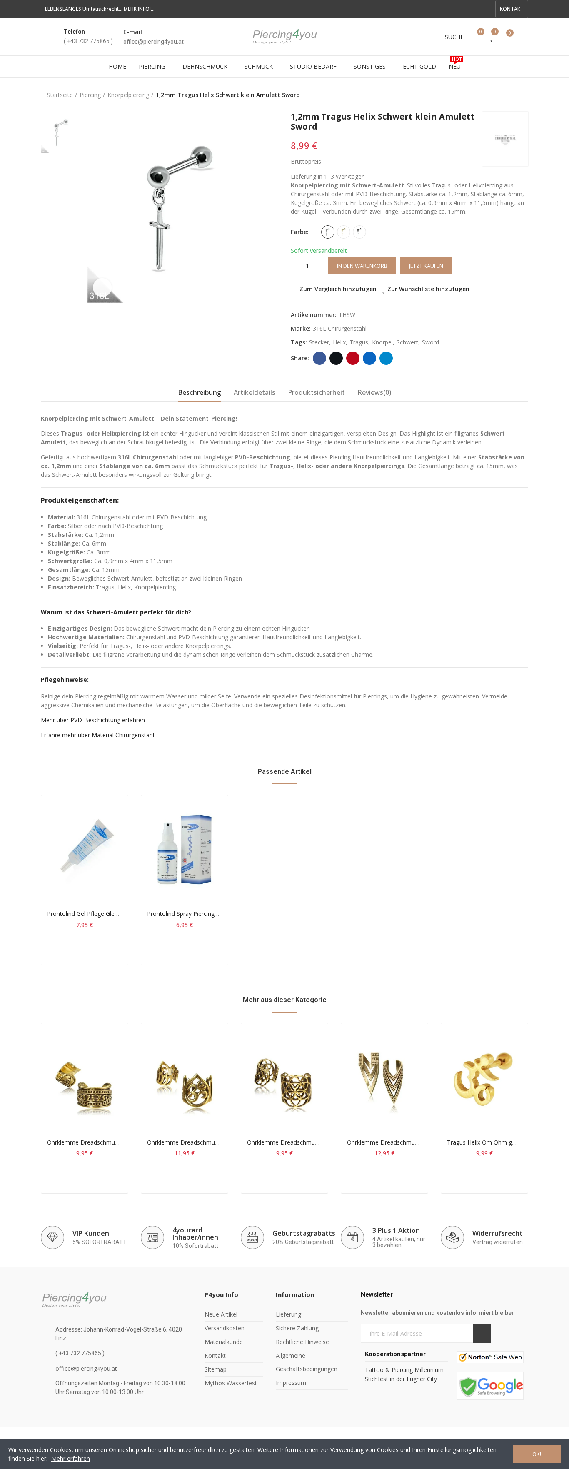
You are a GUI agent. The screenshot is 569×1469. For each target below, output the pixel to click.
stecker (319, 342)
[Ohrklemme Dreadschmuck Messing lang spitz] (384, 1077)
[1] (482, 1333)
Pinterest (352, 358)
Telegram (386, 358)
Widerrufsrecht (497, 1233)
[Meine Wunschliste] (492, 36)
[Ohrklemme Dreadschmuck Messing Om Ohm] (184, 1077)
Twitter (336, 358)
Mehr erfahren (70, 1458)
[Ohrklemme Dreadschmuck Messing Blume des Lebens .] (284, 1077)
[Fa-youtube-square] (460, 9)
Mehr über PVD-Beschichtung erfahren (93, 720)
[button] (511, 9)
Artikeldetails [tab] (254, 392)
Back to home (511, 95)
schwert (407, 342)
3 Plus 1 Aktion (396, 1230)
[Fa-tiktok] (473, 9)
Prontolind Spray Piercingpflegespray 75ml (204, 914)
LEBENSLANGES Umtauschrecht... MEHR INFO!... (100, 8)
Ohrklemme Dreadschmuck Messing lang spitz (409, 1142)
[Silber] (327, 232)
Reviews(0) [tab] (374, 392)
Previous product (501, 95)
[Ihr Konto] (524, 36)
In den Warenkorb (362, 265)
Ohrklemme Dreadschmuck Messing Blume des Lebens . (323, 1142)
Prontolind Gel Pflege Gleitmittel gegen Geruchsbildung (121, 914)
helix (339, 342)
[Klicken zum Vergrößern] (102, 287)
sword (430, 342)
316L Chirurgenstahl (340, 328)
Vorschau (107, 843)
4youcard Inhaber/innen (195, 1233)
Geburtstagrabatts (303, 1233)
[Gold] (343, 232)
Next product (522, 95)
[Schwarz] (359, 232)
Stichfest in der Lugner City (402, 1379)
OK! (536, 1454)
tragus (358, 342)
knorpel (382, 342)
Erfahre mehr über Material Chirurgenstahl (97, 735)
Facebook (319, 358)
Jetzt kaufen (426, 265)
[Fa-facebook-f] (446, 9)
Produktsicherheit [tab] (316, 392)
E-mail (132, 32)
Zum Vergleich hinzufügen (338, 289)
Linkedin (369, 358)
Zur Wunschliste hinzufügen (428, 289)
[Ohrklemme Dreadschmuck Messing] (84, 1077)
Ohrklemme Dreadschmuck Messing (96, 1142)
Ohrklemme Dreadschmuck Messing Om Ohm (209, 1142)
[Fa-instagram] (486, 9)
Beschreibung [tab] (199, 392)
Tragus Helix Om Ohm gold (483, 1142)
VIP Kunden (90, 1233)
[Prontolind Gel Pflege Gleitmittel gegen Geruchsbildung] (84, 849)
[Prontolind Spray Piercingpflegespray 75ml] (184, 849)
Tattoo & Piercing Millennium (404, 1370)
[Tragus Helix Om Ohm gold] (484, 1077)
